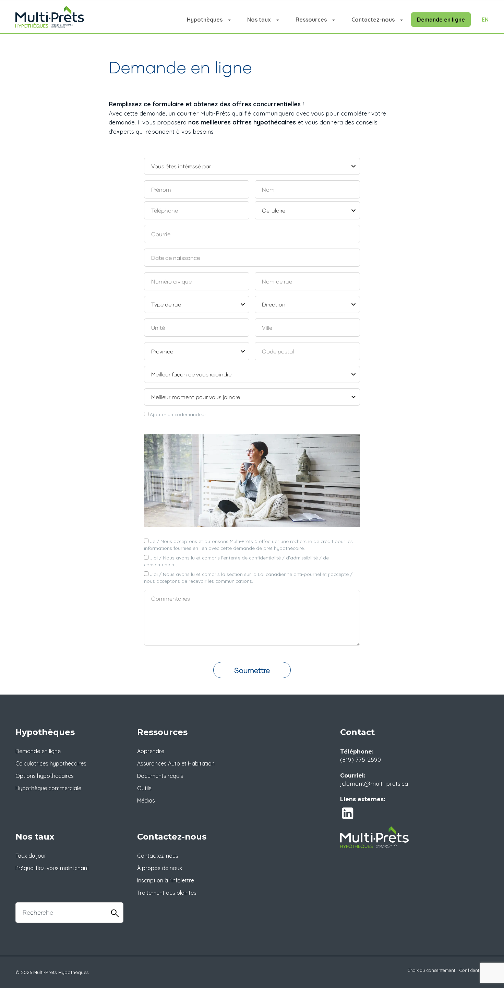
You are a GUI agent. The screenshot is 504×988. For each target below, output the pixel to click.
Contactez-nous (373, 19)
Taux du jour (30, 855)
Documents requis (160, 776)
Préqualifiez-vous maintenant (52, 868)
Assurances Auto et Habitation (176, 763)
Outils (144, 788)
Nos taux (259, 19)
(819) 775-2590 (360, 759)
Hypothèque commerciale (48, 788)
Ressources (311, 19)
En (485, 19)
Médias (146, 800)
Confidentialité (474, 970)
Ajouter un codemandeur (177, 414)
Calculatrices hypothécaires (50, 763)
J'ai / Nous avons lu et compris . (236, 561)
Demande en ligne (441, 19)
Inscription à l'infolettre (165, 880)
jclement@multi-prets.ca (374, 783)
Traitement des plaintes (166, 892)
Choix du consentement (431, 970)
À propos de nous (159, 868)
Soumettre (252, 670)
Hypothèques (205, 19)
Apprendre (150, 751)
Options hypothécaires (44, 776)
